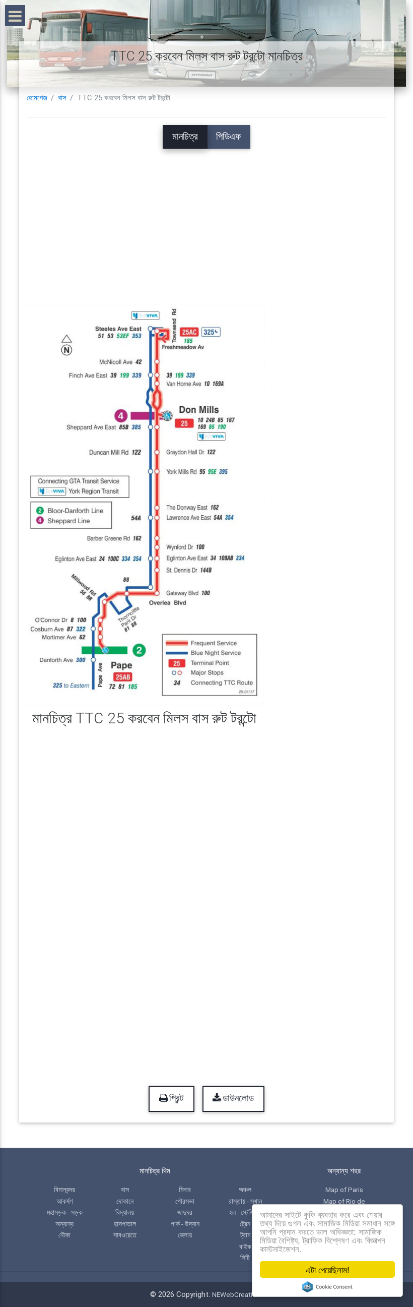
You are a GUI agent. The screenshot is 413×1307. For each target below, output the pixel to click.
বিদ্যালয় (124, 1212)
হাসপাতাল (125, 1224)
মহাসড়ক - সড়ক (65, 1212)
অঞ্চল (245, 1190)
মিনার (185, 1190)
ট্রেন (245, 1224)
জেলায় (185, 1235)
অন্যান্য (64, 1224)
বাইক (245, 1246)
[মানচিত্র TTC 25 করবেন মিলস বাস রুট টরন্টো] (144, 504)
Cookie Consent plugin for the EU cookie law (327, 1286)
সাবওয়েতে (124, 1235)
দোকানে (124, 1201)
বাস (62, 97)
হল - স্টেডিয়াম (245, 1212)
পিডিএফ (228, 136)
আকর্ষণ (64, 1201)
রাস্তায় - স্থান (245, 1201)
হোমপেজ (37, 97)
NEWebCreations (237, 1294)
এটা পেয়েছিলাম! (328, 1269)
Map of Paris (344, 1190)
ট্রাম (245, 1235)
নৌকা (64, 1235)
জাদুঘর (184, 1212)
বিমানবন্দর (64, 1190)
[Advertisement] (206, 219)
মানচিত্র (185, 136)
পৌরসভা (184, 1201)
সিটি (245, 1258)
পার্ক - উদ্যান (185, 1224)
